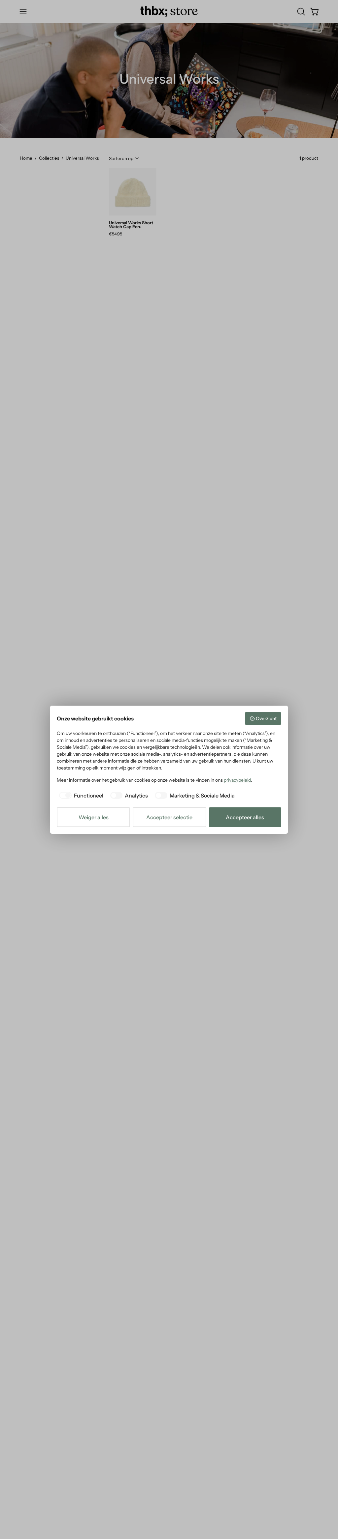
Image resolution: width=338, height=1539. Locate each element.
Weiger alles (94, 817)
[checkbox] (80, 795)
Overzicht (266, 718)
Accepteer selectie (169, 817)
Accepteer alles (245, 817)
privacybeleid (237, 780)
